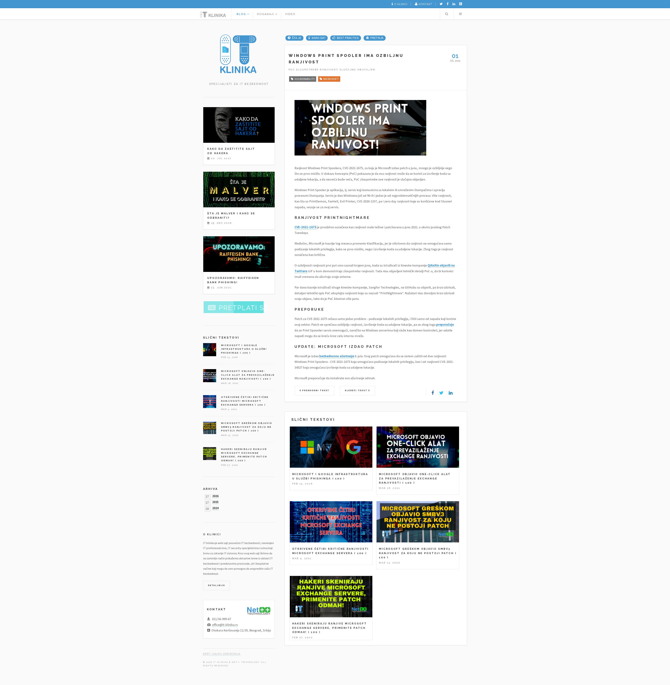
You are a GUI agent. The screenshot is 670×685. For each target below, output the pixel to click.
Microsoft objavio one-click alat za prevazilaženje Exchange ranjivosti (415, 478)
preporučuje (445, 325)
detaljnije (216, 585)
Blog (242, 14)
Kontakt (425, 4)
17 (207, 495)
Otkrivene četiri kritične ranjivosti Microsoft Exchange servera (245, 401)
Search (446, 14)
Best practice (348, 38)
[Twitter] (441, 4)
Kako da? (318, 38)
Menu (460, 14)
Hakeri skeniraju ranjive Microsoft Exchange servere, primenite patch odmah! (329, 628)
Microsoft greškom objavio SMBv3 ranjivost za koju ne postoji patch (246, 427)
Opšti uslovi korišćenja (221, 654)
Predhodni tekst (315, 390)
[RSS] (460, 4)
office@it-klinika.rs (225, 625)
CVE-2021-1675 (305, 227)
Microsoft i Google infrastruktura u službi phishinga (244, 349)
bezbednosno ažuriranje (336, 356)
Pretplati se (244, 308)
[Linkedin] (453, 4)
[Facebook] (448, 4)
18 (207, 508)
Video (290, 14)
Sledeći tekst (356, 390)
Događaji (266, 14)
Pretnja (376, 38)
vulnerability (305, 79)
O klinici (400, 4)
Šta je (296, 38)
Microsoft (331, 79)
